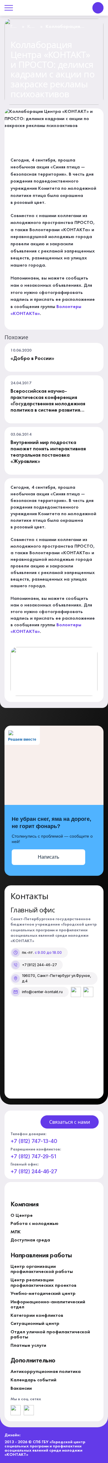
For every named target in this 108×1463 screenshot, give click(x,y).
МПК (15, 1232)
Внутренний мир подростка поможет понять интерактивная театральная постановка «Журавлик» (48, 452)
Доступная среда (30, 1240)
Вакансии (21, 1388)
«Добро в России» (32, 358)
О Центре (21, 1215)
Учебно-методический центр (43, 1293)
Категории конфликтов (36, 1315)
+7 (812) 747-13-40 (33, 1141)
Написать (48, 857)
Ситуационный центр (34, 1323)
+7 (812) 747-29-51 (33, 1156)
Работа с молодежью (34, 1223)
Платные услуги (28, 1345)
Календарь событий (33, 1380)
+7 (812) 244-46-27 (33, 1171)
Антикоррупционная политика (45, 1371)
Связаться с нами (69, 1122)
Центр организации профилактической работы (41, 1269)
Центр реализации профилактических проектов (43, 1283)
